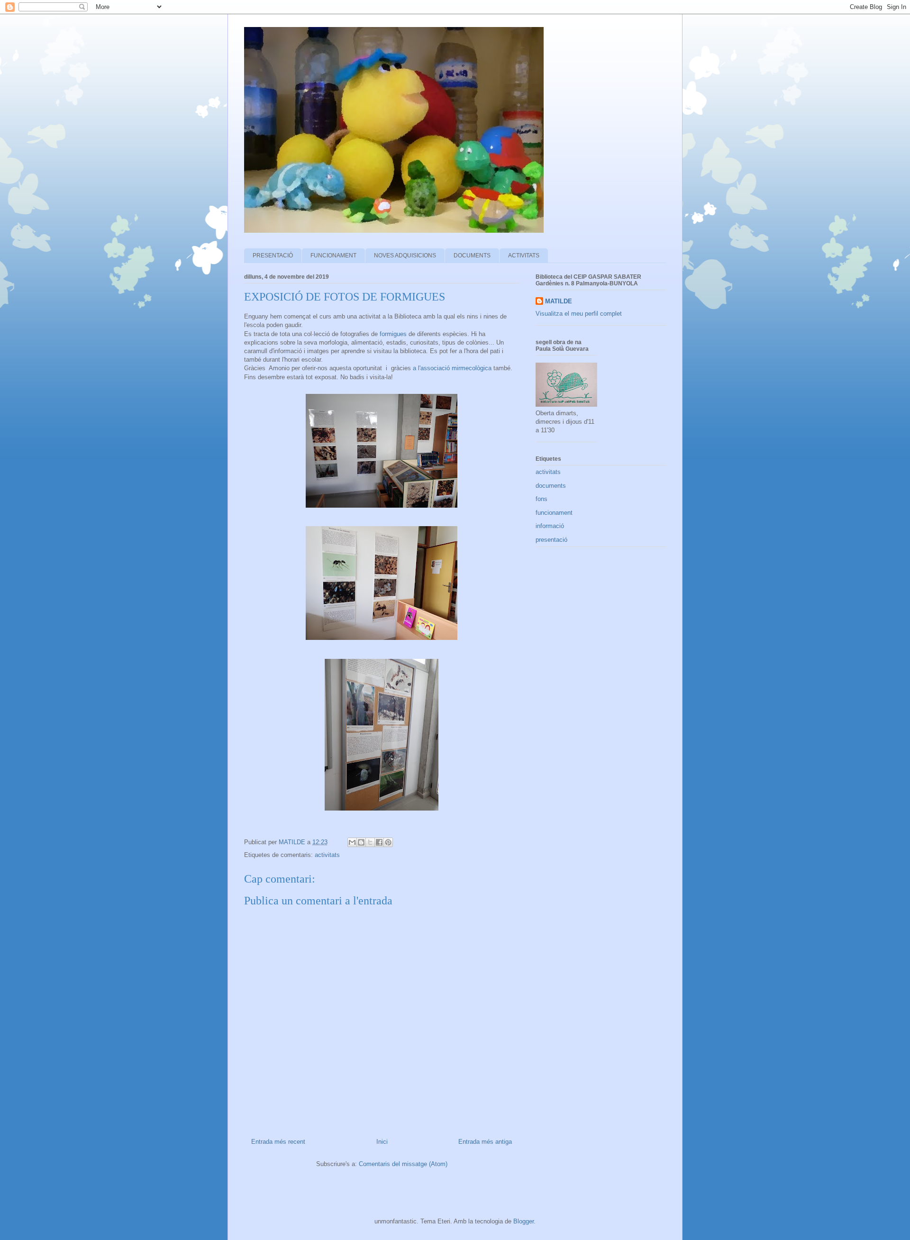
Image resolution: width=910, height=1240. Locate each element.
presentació (551, 539)
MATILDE (558, 301)
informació (550, 525)
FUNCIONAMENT (333, 255)
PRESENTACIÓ (273, 255)
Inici (382, 1141)
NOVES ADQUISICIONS (405, 255)
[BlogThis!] (361, 842)
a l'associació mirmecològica (451, 368)
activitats (327, 854)
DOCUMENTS (472, 255)
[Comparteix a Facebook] (379, 842)
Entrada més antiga (485, 1141)
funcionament (554, 512)
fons (541, 498)
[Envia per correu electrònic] (352, 842)
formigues (392, 333)
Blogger (523, 1221)
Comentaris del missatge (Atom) (403, 1163)
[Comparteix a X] (370, 842)
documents (551, 485)
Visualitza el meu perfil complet (579, 313)
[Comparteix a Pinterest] (388, 842)
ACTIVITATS (523, 255)
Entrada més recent (278, 1141)
